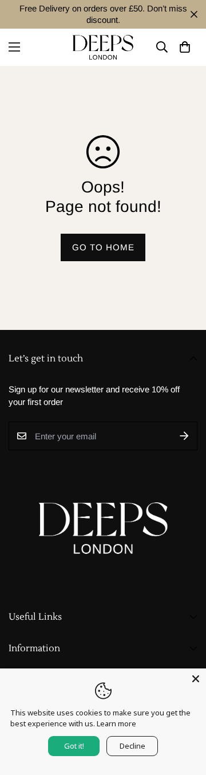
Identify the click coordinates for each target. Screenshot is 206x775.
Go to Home (103, 247)
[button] (184, 47)
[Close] (195, 678)
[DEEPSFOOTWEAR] (103, 47)
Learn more (116, 723)
